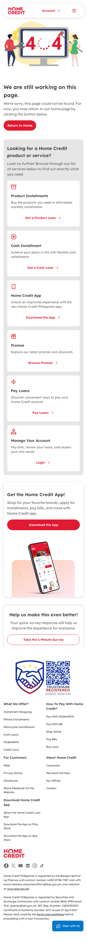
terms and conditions (50, 914)
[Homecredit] (14, 855)
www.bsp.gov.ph (18, 888)
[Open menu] (74, 11)
